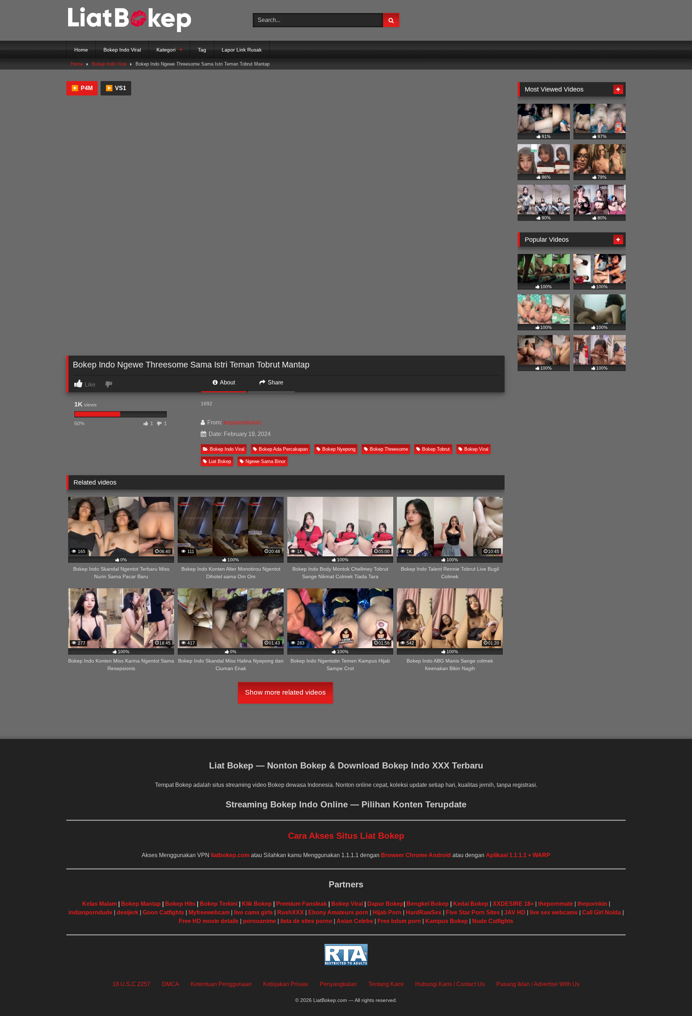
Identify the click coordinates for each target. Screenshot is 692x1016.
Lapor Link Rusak (242, 50)
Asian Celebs (355, 921)
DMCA (170, 984)
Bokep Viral (476, 449)
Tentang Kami (386, 984)
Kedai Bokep (470, 904)
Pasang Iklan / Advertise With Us (538, 984)
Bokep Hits (180, 904)
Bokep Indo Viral (122, 50)
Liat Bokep (220, 461)
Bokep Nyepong (338, 449)
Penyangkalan (338, 984)
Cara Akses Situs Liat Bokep (346, 836)
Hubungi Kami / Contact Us (450, 984)
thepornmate (555, 904)
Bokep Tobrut (436, 449)
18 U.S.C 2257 (131, 984)
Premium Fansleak (301, 904)
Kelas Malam (99, 904)
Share (274, 382)
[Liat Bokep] (129, 20)
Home (81, 50)
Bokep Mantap (141, 904)
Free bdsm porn (399, 921)
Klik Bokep (257, 904)
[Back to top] (670, 995)
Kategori (166, 50)
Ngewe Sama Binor (265, 461)
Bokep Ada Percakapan (283, 449)
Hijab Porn (387, 912)
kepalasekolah (242, 422)
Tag (202, 50)
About (227, 382)
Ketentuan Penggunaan (221, 984)
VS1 (116, 88)
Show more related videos (285, 692)
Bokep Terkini (219, 904)
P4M (82, 88)
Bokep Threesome (389, 449)
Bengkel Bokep (428, 904)
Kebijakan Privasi (285, 984)
